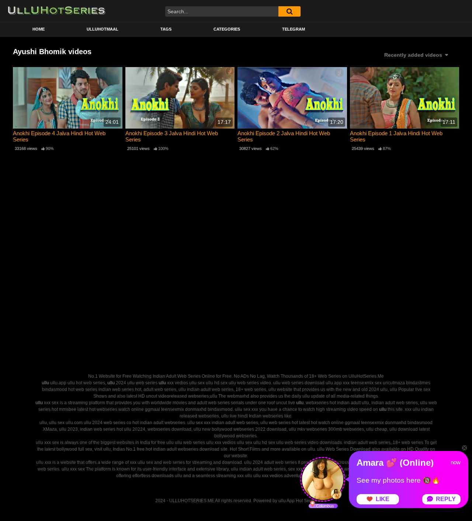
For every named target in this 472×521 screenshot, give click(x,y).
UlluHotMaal (102, 29)
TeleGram (293, 29)
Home (38, 29)
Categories (227, 29)
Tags (165, 29)
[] (289, 11)
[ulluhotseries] (57, 11)
